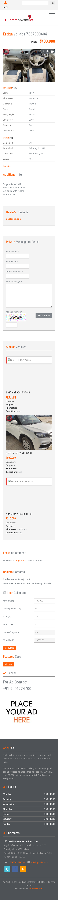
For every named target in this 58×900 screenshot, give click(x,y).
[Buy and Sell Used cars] (19, 17)
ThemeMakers (36, 888)
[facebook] (15, 869)
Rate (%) (7, 616)
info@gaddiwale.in (39, 862)
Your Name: (12, 251)
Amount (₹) (8, 600)
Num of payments (12, 632)
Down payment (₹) (12, 608)
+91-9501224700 (16, 862)
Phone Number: (14, 271)
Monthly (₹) (8, 640)
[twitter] (7, 869)
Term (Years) (9, 624)
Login (5, 7)
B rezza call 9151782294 (19, 453)
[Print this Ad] (52, 51)
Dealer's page (13, 218)
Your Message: (14, 281)
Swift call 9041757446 (18, 392)
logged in (20, 560)
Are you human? (14, 311)
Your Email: (12, 261)
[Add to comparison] (43, 51)
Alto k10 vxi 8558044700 (19, 513)
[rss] (23, 869)
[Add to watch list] (47, 51)
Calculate (9, 647)
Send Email (44, 315)
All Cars (8, 664)
